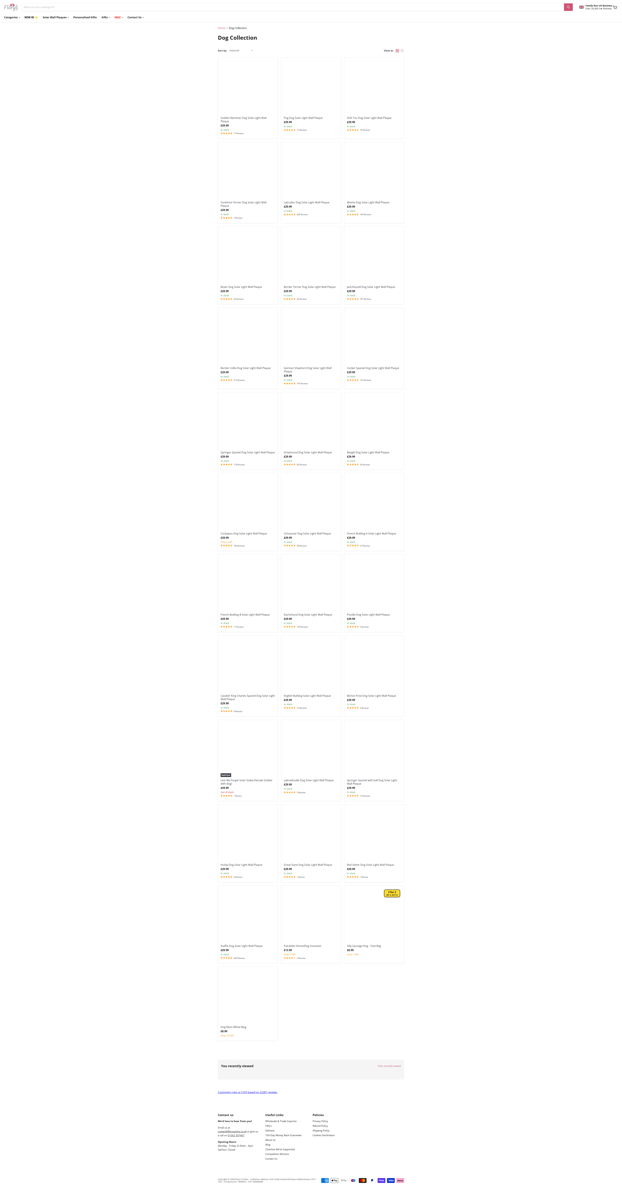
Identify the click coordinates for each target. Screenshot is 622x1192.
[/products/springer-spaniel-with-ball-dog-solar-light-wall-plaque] (374, 750)
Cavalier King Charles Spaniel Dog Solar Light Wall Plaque (248, 697)
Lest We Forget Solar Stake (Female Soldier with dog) (246, 781)
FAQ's (268, 1125)
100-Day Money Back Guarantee (283, 1135)
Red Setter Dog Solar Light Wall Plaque (370, 865)
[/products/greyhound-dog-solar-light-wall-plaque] (311, 422)
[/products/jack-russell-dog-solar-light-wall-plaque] (374, 256)
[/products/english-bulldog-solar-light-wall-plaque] (311, 665)
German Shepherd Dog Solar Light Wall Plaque (308, 369)
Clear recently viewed (389, 1066)
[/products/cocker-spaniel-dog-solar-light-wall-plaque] (374, 337)
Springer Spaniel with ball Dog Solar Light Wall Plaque (372, 781)
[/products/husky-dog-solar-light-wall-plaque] (248, 834)
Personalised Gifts (85, 17)
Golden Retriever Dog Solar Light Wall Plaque (243, 119)
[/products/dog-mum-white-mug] (248, 996)
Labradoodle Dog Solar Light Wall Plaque (309, 780)
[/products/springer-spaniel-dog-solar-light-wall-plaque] (248, 422)
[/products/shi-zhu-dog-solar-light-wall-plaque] (374, 87)
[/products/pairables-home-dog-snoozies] (311, 915)
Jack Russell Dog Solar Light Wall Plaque (371, 287)
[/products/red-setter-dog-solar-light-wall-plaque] (374, 834)
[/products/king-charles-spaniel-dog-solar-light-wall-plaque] (248, 665)
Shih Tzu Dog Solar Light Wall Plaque (369, 118)
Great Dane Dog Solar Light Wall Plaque (308, 865)
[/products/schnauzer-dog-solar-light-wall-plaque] (311, 503)
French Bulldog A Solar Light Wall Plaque (371, 533)
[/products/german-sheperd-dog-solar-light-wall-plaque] (311, 337)
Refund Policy (320, 1125)
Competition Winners (277, 1154)
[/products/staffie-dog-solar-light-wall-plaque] (248, 915)
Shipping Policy (321, 1130)
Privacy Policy (320, 1121)
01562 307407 (236, 1135)
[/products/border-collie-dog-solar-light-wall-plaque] (248, 337)
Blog (267, 1144)
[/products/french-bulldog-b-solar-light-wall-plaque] (248, 584)
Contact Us (134, 17)
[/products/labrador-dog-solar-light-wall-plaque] (311, 172)
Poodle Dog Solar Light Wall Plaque (368, 614)
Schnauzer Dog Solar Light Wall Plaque (307, 533)
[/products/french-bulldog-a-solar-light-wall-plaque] (374, 503)
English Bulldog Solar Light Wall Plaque (307, 696)
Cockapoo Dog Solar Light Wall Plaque (244, 533)
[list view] (402, 50)
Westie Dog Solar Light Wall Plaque (368, 202)
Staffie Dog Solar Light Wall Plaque (242, 946)
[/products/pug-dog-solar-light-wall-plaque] (311, 87)
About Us (270, 1139)
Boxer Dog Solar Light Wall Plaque (241, 287)
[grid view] (397, 50)
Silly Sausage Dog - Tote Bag (364, 946)
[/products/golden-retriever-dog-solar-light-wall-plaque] (248, 87)
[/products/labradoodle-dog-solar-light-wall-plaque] (311, 750)
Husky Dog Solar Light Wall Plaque (241, 865)
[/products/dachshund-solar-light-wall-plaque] (311, 584)
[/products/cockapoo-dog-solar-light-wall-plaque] (248, 503)
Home (221, 28)
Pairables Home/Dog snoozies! (302, 946)
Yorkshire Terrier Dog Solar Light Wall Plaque (243, 204)
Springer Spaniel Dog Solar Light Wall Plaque (248, 452)
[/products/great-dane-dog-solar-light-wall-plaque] (311, 834)
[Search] (568, 7)
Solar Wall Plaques (55, 17)
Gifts (105, 17)
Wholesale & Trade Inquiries (281, 1121)
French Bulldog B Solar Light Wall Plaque (245, 614)
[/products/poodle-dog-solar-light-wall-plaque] (374, 584)
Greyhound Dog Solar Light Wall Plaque (308, 452)
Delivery (270, 1130)
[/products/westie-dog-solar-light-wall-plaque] (374, 172)
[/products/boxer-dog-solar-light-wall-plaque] (248, 256)
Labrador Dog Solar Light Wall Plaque (306, 202)
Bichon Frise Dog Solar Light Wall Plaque (371, 696)
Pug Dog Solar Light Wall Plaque (303, 118)
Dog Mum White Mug (233, 1027)
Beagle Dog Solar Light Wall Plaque (368, 452)
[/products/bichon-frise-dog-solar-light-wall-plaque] (374, 665)
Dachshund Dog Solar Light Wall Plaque (308, 614)
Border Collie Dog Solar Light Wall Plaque (246, 368)
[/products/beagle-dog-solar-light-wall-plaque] (374, 422)
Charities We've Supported (280, 1149)
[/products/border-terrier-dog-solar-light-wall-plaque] (311, 256)
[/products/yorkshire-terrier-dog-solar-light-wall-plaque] (248, 172)
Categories (11, 17)
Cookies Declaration (324, 1135)
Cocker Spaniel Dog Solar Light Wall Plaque (373, 368)
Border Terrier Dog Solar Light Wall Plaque (310, 287)
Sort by (222, 50)
